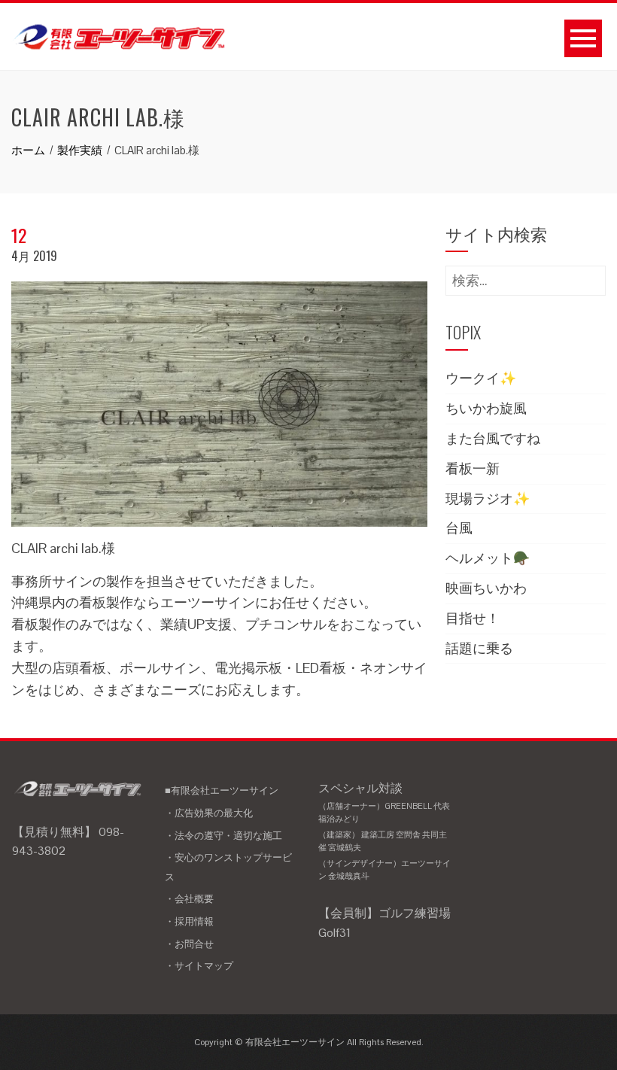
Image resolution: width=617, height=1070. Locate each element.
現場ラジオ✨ (487, 498)
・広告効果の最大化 (209, 813)
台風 (459, 528)
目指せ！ (472, 618)
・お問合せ (189, 944)
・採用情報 (189, 921)
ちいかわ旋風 (486, 408)
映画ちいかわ (486, 588)
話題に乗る (479, 648)
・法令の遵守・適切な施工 (223, 835)
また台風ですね (492, 438)
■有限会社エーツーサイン (221, 790)
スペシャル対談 (384, 830)
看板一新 (472, 468)
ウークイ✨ (480, 378)
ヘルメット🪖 (487, 558)
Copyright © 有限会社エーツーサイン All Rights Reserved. (309, 1042)
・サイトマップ (199, 965)
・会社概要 (189, 898)
